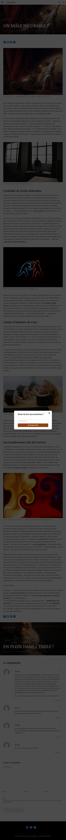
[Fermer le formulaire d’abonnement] (50, 413)
